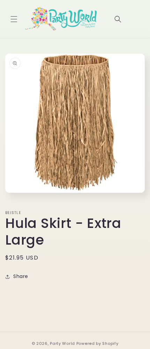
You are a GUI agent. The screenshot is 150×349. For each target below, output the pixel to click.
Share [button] (20, 276)
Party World (62, 343)
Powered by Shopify (97, 343)
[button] (14, 19)
